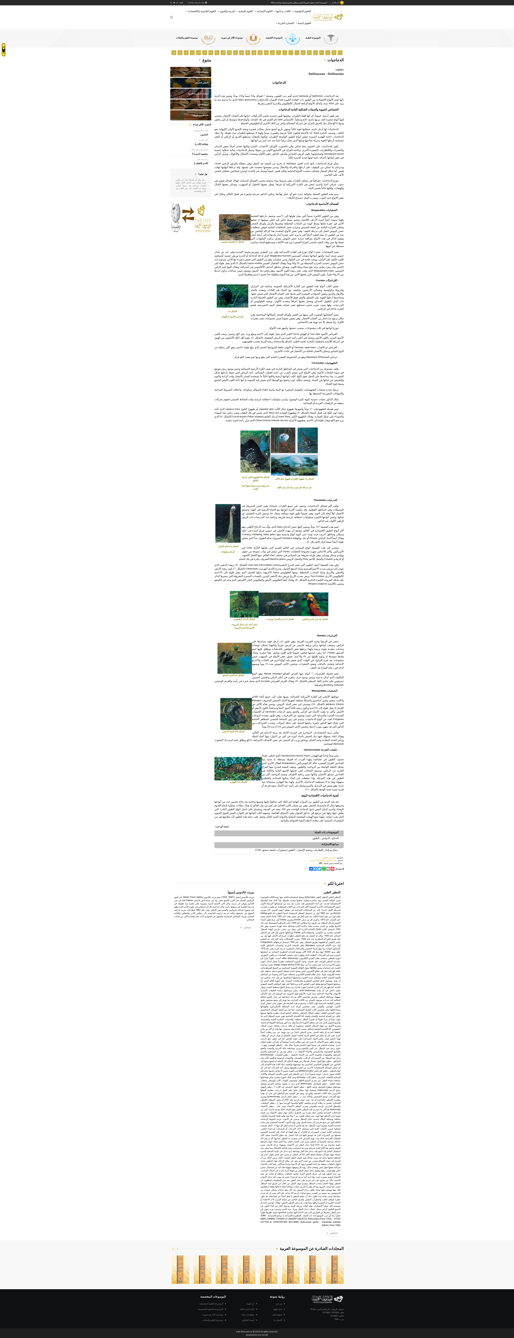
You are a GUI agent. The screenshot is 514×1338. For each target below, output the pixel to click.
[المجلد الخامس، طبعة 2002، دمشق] (313, 1269)
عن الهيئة (250, 1304)
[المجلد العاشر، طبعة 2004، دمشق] (202, 1269)
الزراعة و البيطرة (328, 858)
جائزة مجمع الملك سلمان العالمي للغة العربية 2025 (308, 3)
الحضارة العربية (286, 23)
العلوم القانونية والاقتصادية (202, 11)
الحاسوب (204, 134)
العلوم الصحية (246, 11)
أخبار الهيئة (277, 1309)
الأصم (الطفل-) (201, 163)
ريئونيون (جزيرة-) (200, 154)
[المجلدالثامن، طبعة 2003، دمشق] (246, 1269)
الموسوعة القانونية (274, 38)
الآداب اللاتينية (203, 140)
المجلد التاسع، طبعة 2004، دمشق (324, 860)
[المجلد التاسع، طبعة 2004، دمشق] (224, 1269)
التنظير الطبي (332, 892)
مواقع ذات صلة (248, 1315)
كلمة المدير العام (247, 1309)
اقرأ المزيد (333, 1233)
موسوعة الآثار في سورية (232, 38)
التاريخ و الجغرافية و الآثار (199, 150)
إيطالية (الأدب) (201, 144)
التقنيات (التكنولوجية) (201, 131)
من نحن (279, 1304)
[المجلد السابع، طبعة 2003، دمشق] (268, 1269)
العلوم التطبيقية (302, 11)
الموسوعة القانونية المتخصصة (210, 1309)
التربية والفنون (227, 11)
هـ (186, 52)
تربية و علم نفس (202, 159)
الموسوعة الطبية (313, 38)
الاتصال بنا (278, 1320)
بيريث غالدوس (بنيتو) (241, 892)
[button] (177, 1248)
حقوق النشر (277, 1315)
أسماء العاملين (248, 1320)
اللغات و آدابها (283, 11)
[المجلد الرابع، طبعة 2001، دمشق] (335, 1269)
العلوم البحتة (304, 23)
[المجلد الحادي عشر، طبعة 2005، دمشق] (180, 1269)
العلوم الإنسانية (265, 11)
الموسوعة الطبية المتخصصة (211, 1304)
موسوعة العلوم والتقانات (187, 38)
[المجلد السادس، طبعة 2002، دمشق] (291, 1269)
